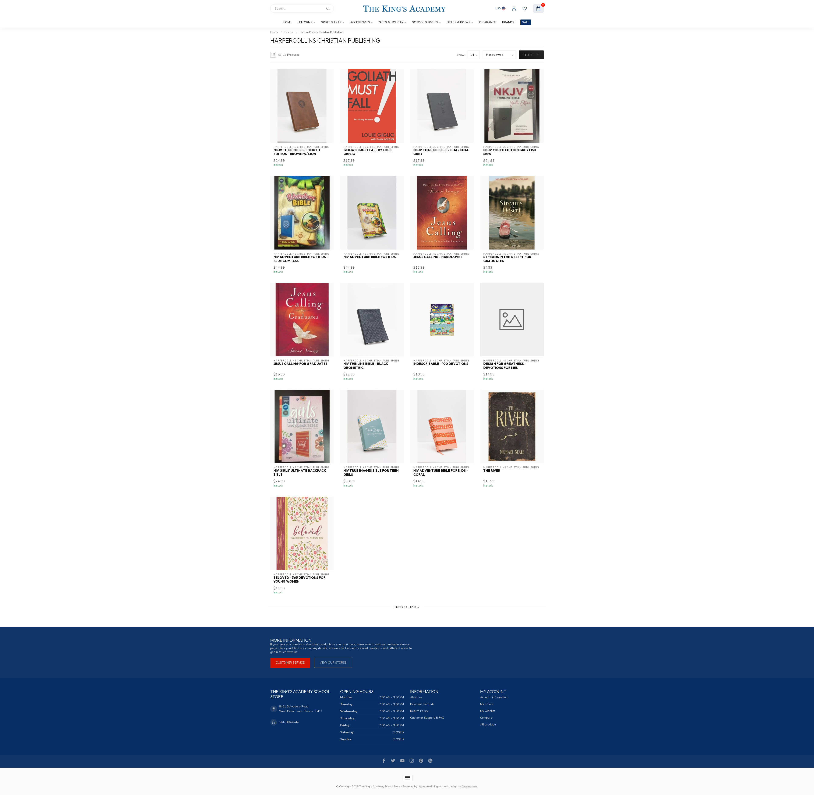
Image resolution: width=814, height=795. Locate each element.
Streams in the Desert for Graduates (507, 259)
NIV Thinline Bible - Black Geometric (365, 366)
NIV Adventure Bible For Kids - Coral (440, 472)
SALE (525, 22)
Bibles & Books (458, 22)
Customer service (290, 663)
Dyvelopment (469, 786)
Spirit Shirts (331, 22)
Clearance (487, 22)
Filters (528, 55)
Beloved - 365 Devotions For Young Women (299, 579)
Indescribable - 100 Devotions (440, 364)
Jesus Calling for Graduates (300, 364)
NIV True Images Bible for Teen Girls (371, 472)
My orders (486, 704)
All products (488, 724)
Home (287, 22)
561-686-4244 (289, 722)
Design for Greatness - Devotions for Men (504, 366)
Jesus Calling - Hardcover (438, 257)
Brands (508, 22)
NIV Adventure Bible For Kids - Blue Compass (300, 259)
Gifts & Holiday (391, 22)
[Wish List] (525, 8)
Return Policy (419, 711)
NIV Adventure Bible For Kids (369, 257)
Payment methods (422, 704)
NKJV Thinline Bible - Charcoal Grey (441, 152)
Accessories (360, 22)
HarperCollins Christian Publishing (321, 32)
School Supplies (425, 22)
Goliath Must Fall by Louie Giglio (368, 152)
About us (416, 697)
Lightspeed (425, 786)
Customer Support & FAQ (427, 718)
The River (491, 471)
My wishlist (487, 711)
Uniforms (305, 22)
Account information (493, 697)
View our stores (333, 663)
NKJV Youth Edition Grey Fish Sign (509, 152)
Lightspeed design (445, 786)
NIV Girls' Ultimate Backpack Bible (299, 472)
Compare (486, 718)
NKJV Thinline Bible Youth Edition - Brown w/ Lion (296, 152)
